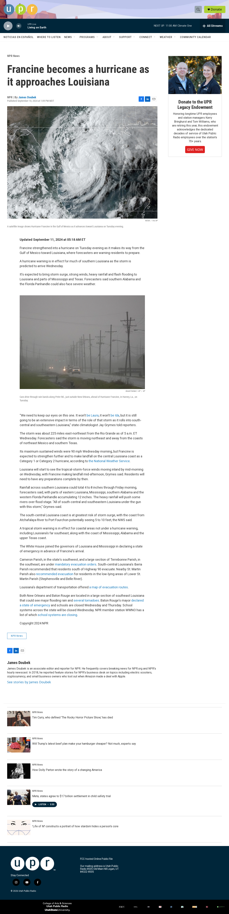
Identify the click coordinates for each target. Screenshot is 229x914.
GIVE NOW (195, 149)
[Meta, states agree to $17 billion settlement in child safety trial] (18, 797)
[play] (8, 26)
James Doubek (27, 97)
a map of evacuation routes (108, 587)
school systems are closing (57, 615)
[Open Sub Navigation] (74, 37)
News (68, 37)
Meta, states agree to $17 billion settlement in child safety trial (71, 796)
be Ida (115, 415)
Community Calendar (195, 37)
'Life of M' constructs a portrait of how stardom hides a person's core (75, 826)
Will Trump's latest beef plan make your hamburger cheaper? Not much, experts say (84, 743)
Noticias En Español (18, 37)
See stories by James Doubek (29, 682)
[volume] (19, 26)
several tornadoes (86, 600)
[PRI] (182, 907)
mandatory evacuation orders (75, 564)
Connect (145, 37)
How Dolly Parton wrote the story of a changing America (67, 770)
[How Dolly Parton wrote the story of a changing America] (18, 771)
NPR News (13, 56)
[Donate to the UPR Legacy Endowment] (195, 75)
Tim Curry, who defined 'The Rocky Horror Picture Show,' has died (72, 717)
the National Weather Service (109, 461)
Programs (87, 37)
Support (125, 37)
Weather (166, 37)
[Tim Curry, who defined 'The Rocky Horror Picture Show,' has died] (18, 718)
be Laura (93, 415)
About (107, 37)
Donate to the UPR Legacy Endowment (195, 104)
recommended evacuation (54, 574)
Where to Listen (49, 37)
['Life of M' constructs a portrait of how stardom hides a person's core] (18, 827)
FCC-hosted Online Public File (96, 859)
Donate (216, 9)
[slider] (24, 26)
